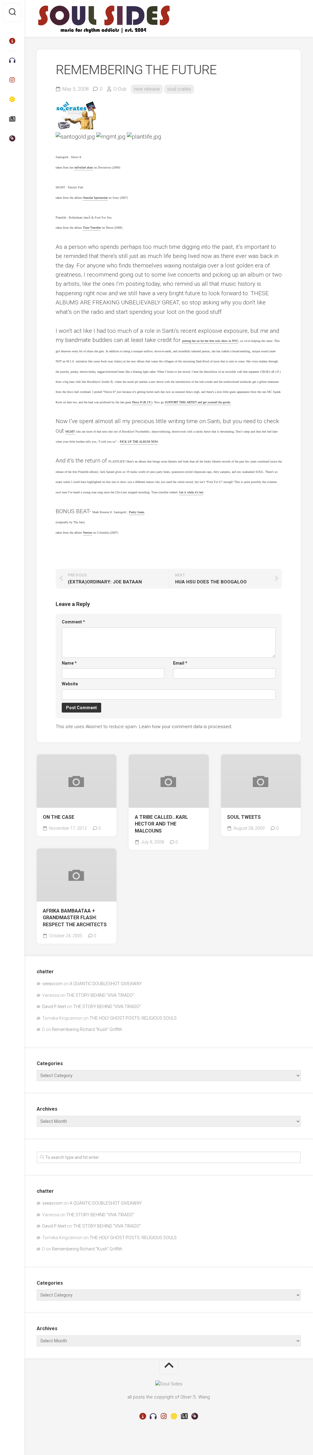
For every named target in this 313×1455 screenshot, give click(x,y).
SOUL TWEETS (244, 817)
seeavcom (52, 983)
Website (70, 683)
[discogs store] (12, 138)
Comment (73, 621)
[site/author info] (12, 40)
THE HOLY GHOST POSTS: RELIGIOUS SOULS (133, 1018)
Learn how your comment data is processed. (185, 726)
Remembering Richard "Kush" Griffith (87, 1029)
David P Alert (54, 1006)
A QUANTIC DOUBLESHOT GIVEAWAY (106, 983)
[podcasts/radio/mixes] (12, 60)
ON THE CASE (58, 817)
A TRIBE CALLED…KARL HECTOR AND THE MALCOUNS (161, 824)
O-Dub (120, 89)
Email (180, 663)
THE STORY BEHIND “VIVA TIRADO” (100, 995)
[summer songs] (12, 99)
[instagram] (12, 80)
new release (147, 89)
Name (69, 663)
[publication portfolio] (12, 119)
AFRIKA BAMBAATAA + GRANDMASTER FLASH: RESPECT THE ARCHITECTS (75, 917)
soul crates (179, 89)
